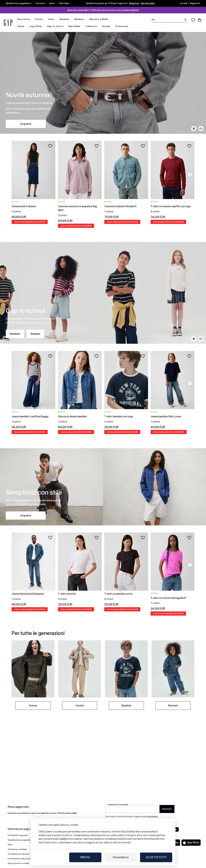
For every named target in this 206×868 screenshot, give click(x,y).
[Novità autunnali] (103, 83)
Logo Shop (36, 26)
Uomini (79, 705)
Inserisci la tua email (118, 804)
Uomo (51, 19)
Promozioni (121, 26)
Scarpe (106, 26)
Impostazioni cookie (18, 863)
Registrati (134, 3)
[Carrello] (199, 20)
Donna (39, 19)
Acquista (25, 123)
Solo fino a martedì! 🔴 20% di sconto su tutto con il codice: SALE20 (103, 10)
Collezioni (91, 26)
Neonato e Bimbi (98, 19)
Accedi (183, 3)
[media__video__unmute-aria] (200, 128)
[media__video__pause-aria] (193, 128)
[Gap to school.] (103, 293)
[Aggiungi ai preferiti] (50, 146)
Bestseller (74, 26)
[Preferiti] (193, 20)
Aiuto (52, 3)
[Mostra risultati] (185, 19)
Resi (10, 844)
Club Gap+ (64, 3)
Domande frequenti (18, 835)
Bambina (64, 19)
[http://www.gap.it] (8, 22)
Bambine (15, 333)
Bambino (79, 19)
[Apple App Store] (191, 842)
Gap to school (55, 26)
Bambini (35, 333)
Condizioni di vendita (18, 854)
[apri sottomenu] (32, 19)
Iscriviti (167, 808)
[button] (190, 175)
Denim (20, 26)
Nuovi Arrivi (23, 19)
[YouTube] (176, 829)
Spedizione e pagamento (19, 3)
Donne (33, 705)
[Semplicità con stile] (103, 486)
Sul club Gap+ (148, 3)
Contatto (40, 3)
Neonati (173, 705)
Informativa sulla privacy (20, 858)
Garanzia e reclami (17, 849)
